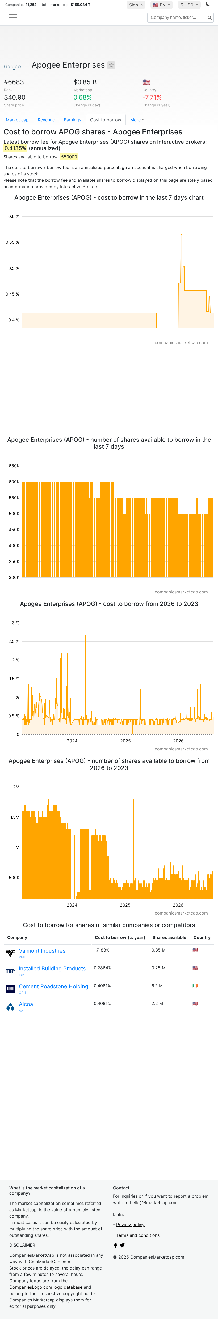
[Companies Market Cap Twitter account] (122, 1246)
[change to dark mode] (208, 5)
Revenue (46, 119)
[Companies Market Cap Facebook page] (115, 1246)
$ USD (188, 4)
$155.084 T (80, 4)
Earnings (72, 119)
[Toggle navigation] (12, 17)
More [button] (135, 119)
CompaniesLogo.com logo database (45, 1287)
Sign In (136, 4)
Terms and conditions (138, 1235)
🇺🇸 (159, 4)
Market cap (17, 119)
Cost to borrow (105, 119)
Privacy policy (130, 1224)
